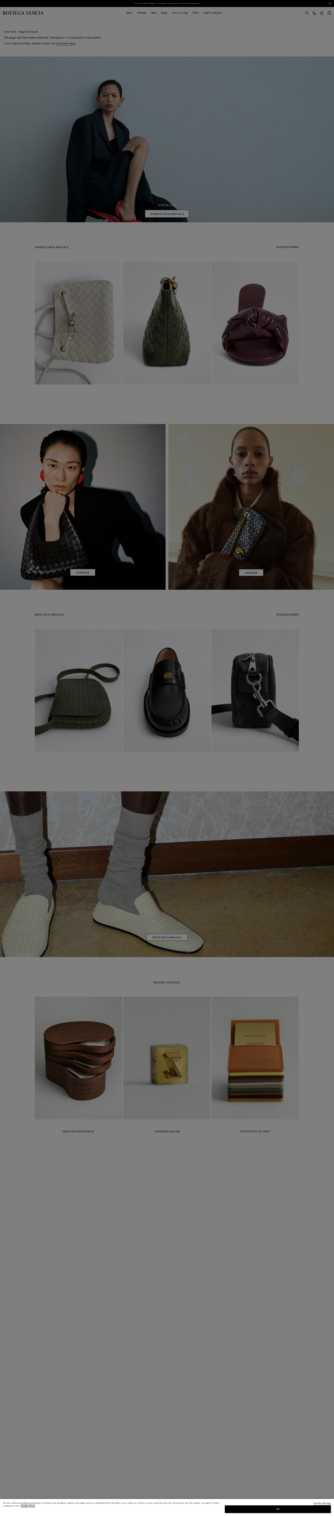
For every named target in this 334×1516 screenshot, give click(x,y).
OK (277, 1509)
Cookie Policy (27, 1506)
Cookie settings (322, 1503)
